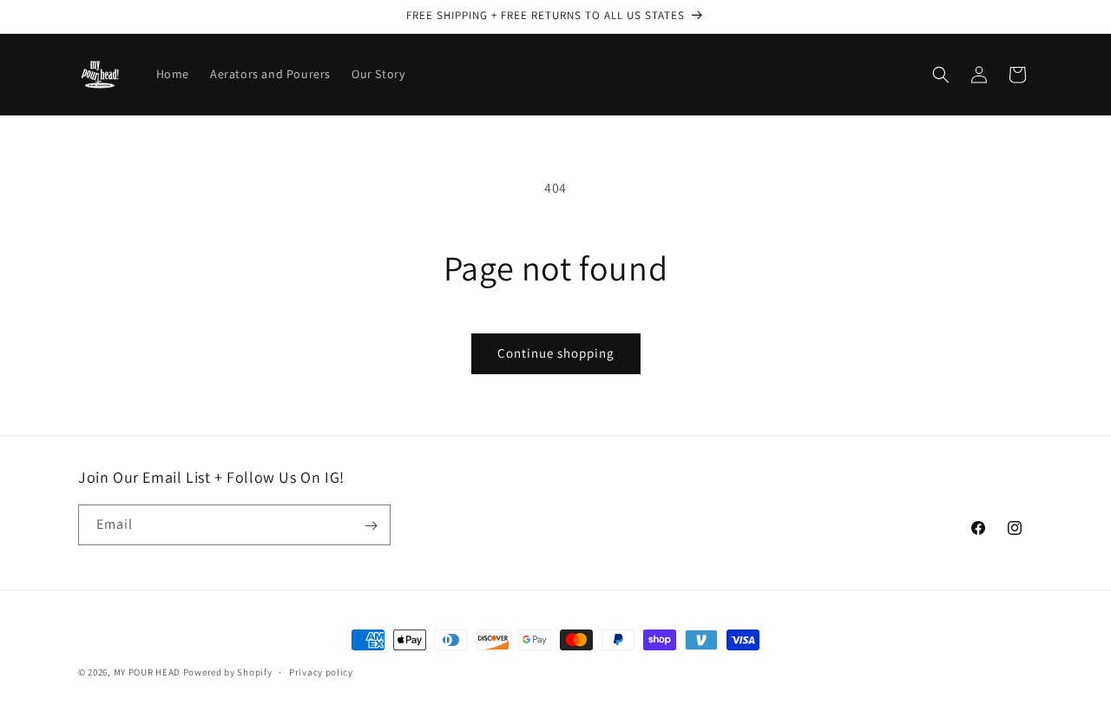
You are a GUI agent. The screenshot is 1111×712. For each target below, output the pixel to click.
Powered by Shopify (228, 672)
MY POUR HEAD (147, 672)
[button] (941, 75)
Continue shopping (556, 353)
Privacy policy (321, 671)
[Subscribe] (371, 525)
